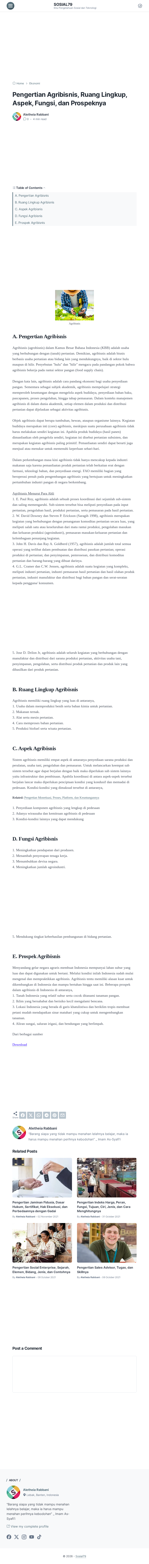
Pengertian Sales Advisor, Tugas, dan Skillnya (105, 1270)
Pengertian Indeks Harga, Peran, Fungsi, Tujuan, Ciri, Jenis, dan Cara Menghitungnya (103, 1206)
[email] (62, 1115)
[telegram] (46, 1115)
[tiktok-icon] (39, 1537)
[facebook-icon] (9, 1537)
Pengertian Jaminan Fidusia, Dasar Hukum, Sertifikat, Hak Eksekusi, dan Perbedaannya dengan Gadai (40, 1206)
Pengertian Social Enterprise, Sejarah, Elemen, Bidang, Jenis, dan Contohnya (41, 1270)
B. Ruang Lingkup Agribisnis (34, 202)
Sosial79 (63, 4)
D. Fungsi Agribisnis (28, 216)
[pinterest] (54, 1115)
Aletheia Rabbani (36, 1490)
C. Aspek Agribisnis (28, 209)
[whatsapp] (38, 1115)
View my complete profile (29, 1526)
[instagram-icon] (24, 1537)
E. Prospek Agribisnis (30, 223)
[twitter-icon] (16, 1537)
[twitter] (30, 1115)
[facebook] (22, 1115)
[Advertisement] (74, 46)
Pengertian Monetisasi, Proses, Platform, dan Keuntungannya (61, 797)
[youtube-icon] (31, 1537)
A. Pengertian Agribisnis (32, 195)
